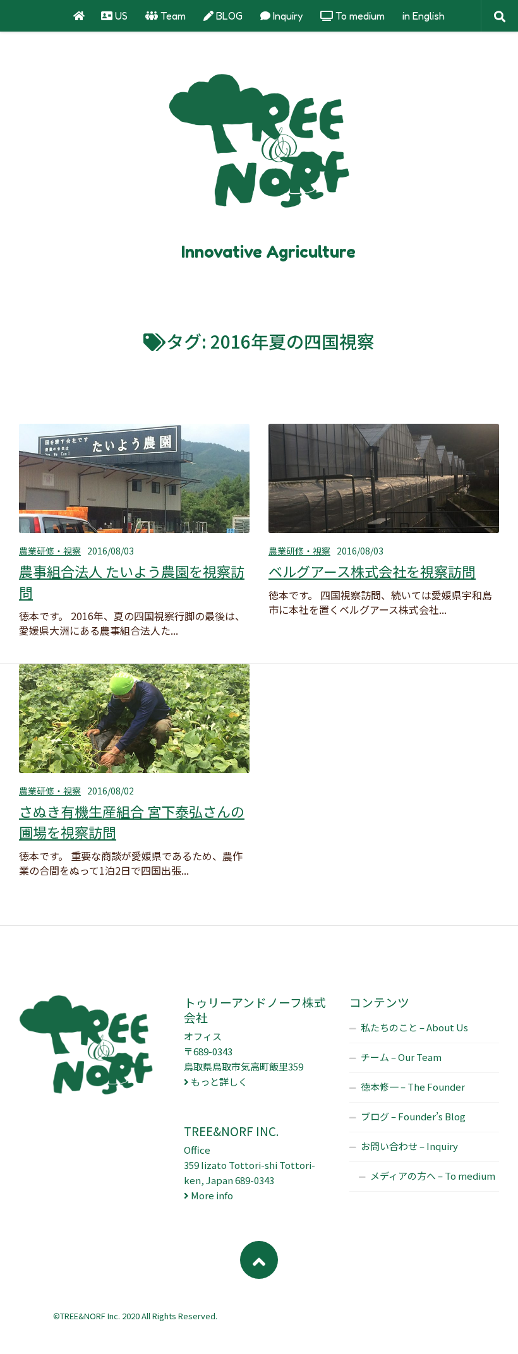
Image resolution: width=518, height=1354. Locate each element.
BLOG (228, 15)
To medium (359, 15)
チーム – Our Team (401, 1056)
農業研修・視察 (50, 550)
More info (212, 1195)
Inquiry (286, 15)
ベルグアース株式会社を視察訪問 (372, 571)
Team (172, 15)
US (120, 15)
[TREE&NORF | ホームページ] (259, 145)
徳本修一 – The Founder (413, 1086)
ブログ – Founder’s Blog (413, 1116)
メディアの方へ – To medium (432, 1175)
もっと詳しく (219, 1081)
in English (423, 15)
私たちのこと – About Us (414, 1027)
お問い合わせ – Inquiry (409, 1146)
